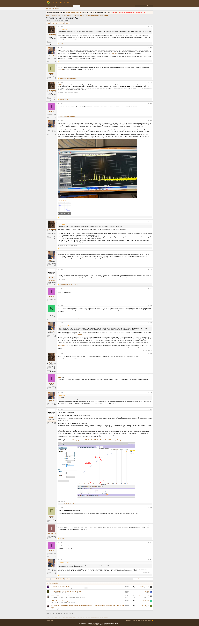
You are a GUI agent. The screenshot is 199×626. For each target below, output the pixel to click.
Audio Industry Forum (65, 602)
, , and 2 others (70, 318)
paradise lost (53, 44)
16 (56, 23)
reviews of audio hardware (74, 12)
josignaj (52, 592)
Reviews (60, 6)
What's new (84, 6)
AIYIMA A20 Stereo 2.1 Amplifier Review (63, 596)
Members (101, 6)
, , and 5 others (69, 284)
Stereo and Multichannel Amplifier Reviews (70, 597)
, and (68, 61)
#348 (151, 252)
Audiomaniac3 (54, 609)
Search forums (55, 8)
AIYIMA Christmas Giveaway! (59, 601)
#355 (151, 392)
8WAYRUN (107, 624)
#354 (151, 375)
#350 (151, 288)
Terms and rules (136, 620)
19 (63, 23)
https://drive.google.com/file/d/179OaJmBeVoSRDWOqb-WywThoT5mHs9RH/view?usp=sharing (95, 440)
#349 (151, 269)
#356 (151, 409)
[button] (88, 6)
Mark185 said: (62, 29)
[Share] (148, 26)
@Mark (59, 377)
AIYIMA (52, 602)
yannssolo (147, 602)
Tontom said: (62, 395)
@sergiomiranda (62, 345)
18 (60, 23)
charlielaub (147, 607)
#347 (151, 221)
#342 (151, 47)
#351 (151, 305)
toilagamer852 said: (63, 562)
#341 (151, 26)
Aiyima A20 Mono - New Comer (60, 586)
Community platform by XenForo (91, 623)
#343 (151, 65)
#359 (151, 542)
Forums (76, 6)
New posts (48, 8)
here (117, 12)
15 (80, 597)
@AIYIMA (114, 53)
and (64, 99)
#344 (151, 82)
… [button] (53, 23)
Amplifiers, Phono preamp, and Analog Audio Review (72, 588)
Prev (49, 23)
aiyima (62, 20)
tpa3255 (66, 20)
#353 (151, 353)
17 (58, 23)
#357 (151, 507)
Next (67, 23)
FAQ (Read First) (51, 6)
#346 (151, 120)
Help (149, 620)
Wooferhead (146, 587)
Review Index (68, 6)
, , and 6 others (68, 503)
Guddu (48, 20)
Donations (93, 6)
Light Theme (50, 620)
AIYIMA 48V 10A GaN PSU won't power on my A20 (66, 591)
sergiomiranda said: (63, 326)
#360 (151, 559)
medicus (147, 592)
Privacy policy (144, 620)
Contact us (128, 620)
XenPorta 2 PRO (93, 624)
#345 (151, 103)
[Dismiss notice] (151, 12)
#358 (151, 525)
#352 (151, 323)
